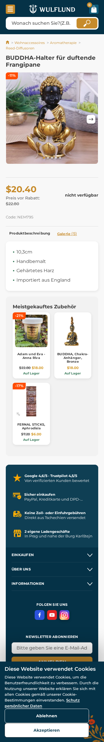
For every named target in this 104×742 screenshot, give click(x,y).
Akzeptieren (47, 730)
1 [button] (44, 158)
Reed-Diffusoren (20, 48)
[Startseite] (8, 43)
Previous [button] (13, 119)
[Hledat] (87, 23)
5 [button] (60, 158)
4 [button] (56, 158)
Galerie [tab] (67, 233)
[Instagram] (64, 615)
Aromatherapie (63, 43)
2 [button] (48, 158)
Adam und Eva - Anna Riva (31, 356)
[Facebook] (39, 615)
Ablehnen (46, 715)
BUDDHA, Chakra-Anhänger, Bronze (72, 358)
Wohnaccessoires (29, 43)
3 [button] (52, 158)
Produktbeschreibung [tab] (29, 233)
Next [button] (91, 119)
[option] (52, 119)
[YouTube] (52, 615)
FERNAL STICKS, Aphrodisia (31, 426)
